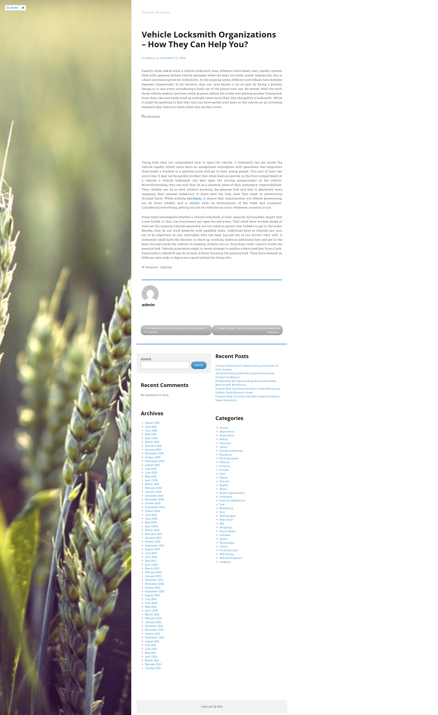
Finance (225, 466)
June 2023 (151, 557)
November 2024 (154, 499)
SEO (222, 523)
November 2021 (154, 629)
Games (224, 477)
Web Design (227, 554)
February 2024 (153, 534)
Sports (223, 538)
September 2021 (154, 637)
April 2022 (151, 610)
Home (223, 489)
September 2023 (154, 545)
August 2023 (152, 549)
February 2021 (153, 664)
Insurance (226, 496)
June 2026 (151, 430)
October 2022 (152, 587)
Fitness (224, 469)
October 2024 (152, 503)
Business (166, 267)
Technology (227, 542)
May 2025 (150, 476)
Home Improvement (232, 493)
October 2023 (152, 541)
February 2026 (153, 445)
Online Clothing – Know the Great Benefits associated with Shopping (248, 330)
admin (150, 58)
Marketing (226, 508)
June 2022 (151, 603)
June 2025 (151, 472)
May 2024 (151, 522)
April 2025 (151, 480)
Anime (224, 427)
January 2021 (153, 668)
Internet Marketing (232, 500)
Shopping (226, 527)
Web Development (231, 558)
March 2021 (152, 660)
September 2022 (154, 591)
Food (222, 473)
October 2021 (152, 633)
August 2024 (152, 510)
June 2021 (151, 648)
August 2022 (152, 595)
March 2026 (152, 442)
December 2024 (154, 495)
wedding (225, 562)
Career (224, 446)
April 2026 (151, 438)
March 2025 (152, 484)
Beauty (224, 439)
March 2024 (152, 530)
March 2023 (152, 568)
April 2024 (151, 526)
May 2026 (150, 434)
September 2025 (154, 461)
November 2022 (154, 583)
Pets (222, 512)
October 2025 (152, 457)
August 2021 (152, 641)
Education (226, 454)
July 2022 (151, 599)
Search (146, 359)
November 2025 (154, 453)
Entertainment (229, 458)
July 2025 (151, 468)
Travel (224, 546)
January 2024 (153, 537)
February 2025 (153, 488)
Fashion (225, 462)
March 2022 (152, 614)
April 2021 (151, 656)
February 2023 (153, 572)
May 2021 (150, 652)
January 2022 (153, 622)
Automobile (227, 435)
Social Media (228, 531)
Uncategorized (229, 550)
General (224, 481)
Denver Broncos (156, 12)
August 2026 (152, 422)
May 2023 (150, 560)
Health (224, 485)
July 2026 (151, 426)
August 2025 (152, 465)
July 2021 (150, 645)
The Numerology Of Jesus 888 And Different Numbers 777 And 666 (174, 330)
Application (227, 431)
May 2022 (150, 606)
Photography (228, 515)
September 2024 (155, 507)
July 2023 (151, 553)
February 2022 (153, 618)
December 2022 (154, 579)
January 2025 (153, 491)
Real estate (226, 519)
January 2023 (153, 576)
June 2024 (151, 518)
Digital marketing (231, 450)
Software (225, 535)
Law (222, 504)
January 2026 (153, 449)
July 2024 (151, 514)
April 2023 (151, 564)
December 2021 (154, 626)
